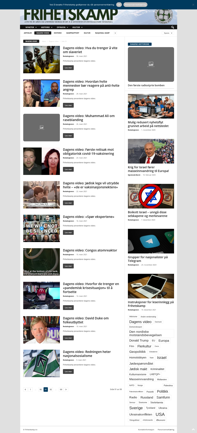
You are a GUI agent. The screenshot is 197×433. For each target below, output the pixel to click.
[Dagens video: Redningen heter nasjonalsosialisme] (41, 363)
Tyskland (150, 408)
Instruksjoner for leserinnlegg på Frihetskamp (151, 304)
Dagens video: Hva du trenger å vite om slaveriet (90, 50)
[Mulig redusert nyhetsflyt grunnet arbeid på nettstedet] (151, 106)
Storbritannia (156, 402)
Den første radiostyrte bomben (146, 85)
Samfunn (163, 397)
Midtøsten (162, 379)
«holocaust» (148, 420)
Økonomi (160, 420)
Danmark (158, 322)
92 (51, 389)
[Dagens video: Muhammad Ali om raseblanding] (41, 127)
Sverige (136, 408)
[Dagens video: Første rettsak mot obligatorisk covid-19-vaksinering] (41, 161)
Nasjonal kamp (102, 33)
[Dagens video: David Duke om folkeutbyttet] (41, 330)
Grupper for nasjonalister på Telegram (148, 259)
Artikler (28, 33)
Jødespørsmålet (141, 363)
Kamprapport (72, 33)
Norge (140, 385)
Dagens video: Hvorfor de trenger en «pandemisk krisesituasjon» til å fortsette (91, 288)
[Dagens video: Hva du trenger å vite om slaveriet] (41, 59)
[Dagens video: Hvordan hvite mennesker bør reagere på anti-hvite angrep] (41, 93)
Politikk (162, 391)
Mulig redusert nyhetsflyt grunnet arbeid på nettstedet (148, 124)
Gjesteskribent (134, 175)
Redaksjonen (68, 56)
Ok (119, 4)
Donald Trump (139, 340)
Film (131, 346)
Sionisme (143, 402)
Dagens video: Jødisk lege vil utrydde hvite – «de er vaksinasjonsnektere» (91, 185)
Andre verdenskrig (148, 317)
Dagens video (42, 33)
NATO (131, 385)
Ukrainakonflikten (140, 414)
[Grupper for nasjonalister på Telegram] (151, 241)
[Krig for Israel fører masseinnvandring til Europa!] (151, 151)
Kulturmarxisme (137, 374)
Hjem (44, 41)
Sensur (132, 402)
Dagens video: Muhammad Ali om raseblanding (89, 118)
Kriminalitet (157, 369)
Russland (147, 397)
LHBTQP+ (155, 374)
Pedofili (150, 392)
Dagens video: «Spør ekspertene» (88, 216)
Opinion (61, 27)
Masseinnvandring (141, 379)
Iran (152, 357)
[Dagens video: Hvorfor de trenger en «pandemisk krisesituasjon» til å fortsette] (41, 295)
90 (41, 389)
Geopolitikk (137, 351)
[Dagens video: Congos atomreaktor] (41, 262)
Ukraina (163, 408)
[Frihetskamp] (98, 15)
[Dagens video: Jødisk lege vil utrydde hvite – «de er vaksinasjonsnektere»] (41, 194)
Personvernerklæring (166, 429)
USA (160, 414)
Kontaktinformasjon (146, 429)
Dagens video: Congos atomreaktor (90, 250)
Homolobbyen (137, 357)
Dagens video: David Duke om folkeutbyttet (86, 320)
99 (61, 389)
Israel (162, 357)
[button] (172, 27)
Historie (45, 27)
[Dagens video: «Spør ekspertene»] (41, 228)
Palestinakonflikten (136, 392)
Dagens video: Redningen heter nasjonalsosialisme (87, 354)
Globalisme (153, 352)
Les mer (68, 67)
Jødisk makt (138, 369)
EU (153, 340)
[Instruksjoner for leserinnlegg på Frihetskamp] (151, 286)
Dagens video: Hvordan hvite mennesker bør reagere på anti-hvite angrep (91, 85)
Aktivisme (133, 317)
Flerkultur (144, 346)
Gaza (157, 346)
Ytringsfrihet (134, 420)
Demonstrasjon (135, 327)
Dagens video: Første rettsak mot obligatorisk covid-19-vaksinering (88, 151)
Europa (164, 340)
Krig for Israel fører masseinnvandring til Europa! (148, 169)
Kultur (76, 27)
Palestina (168, 385)
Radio (133, 397)
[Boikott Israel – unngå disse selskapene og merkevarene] (151, 196)
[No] (193, 4)
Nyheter (30, 27)
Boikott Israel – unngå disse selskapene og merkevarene (147, 214)
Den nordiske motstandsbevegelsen (145, 333)
